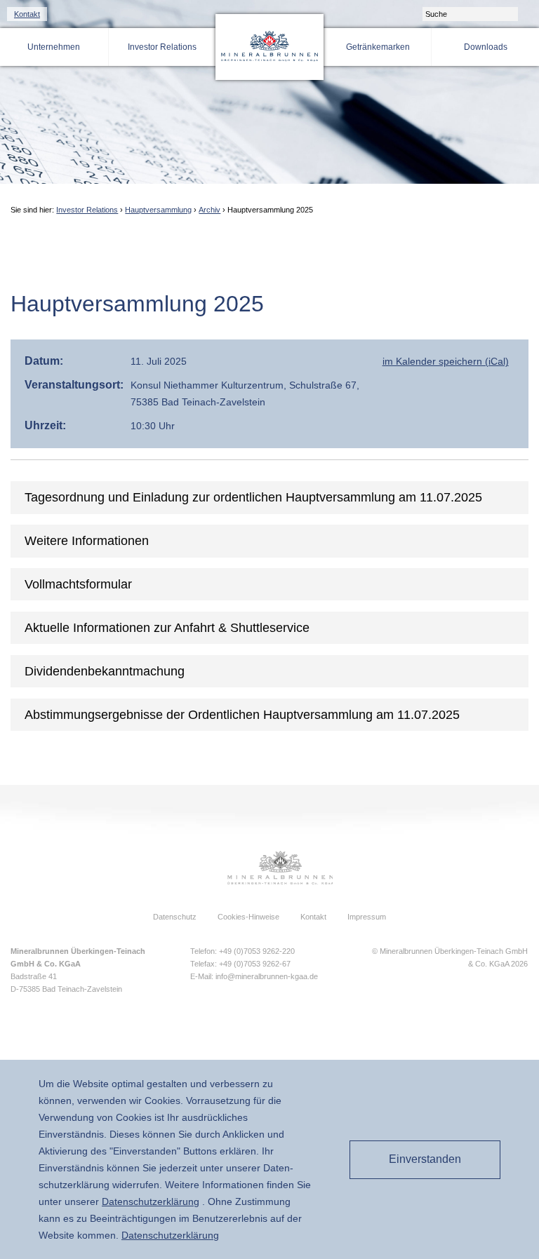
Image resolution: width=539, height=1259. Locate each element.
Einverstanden (425, 1159)
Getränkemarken (378, 47)
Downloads (485, 47)
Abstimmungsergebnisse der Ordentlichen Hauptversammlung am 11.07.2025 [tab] (242, 715)
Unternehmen (53, 47)
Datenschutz (175, 917)
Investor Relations (162, 47)
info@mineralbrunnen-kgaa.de (266, 976)
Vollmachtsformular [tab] (78, 584)
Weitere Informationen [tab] (87, 541)
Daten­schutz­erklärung (150, 1201)
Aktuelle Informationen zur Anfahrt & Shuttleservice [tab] (167, 628)
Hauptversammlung (158, 210)
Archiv (209, 210)
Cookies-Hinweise (248, 917)
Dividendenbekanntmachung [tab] (105, 671)
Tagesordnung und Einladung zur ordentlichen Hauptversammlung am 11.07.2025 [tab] (253, 497)
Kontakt (27, 14)
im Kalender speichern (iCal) (445, 361)
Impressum (366, 917)
